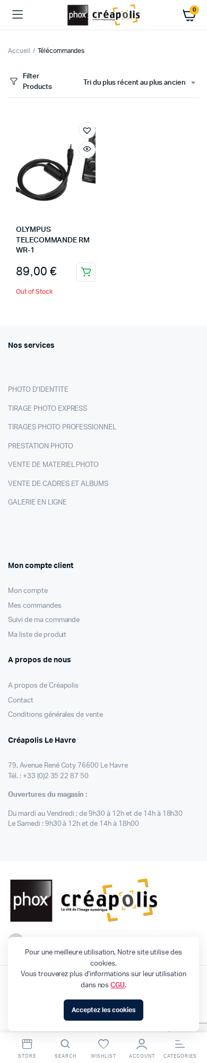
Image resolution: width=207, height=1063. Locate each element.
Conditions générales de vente (55, 714)
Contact (20, 700)
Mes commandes (35, 605)
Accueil (19, 51)
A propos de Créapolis (43, 685)
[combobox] (139, 83)
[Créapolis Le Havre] (103, 15)
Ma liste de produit (37, 635)
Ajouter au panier (86, 272)
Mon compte (28, 591)
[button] (87, 130)
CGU (117, 985)
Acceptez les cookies (103, 1010)
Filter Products (37, 82)
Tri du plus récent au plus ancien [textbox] (134, 82)
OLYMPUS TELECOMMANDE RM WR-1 (53, 240)
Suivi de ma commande (44, 620)
